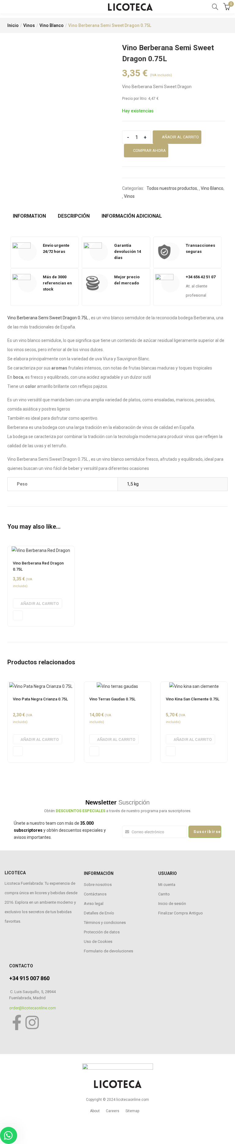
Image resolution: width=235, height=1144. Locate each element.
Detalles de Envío (99, 913)
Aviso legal (93, 903)
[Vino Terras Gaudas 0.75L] (117, 686)
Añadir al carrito (180, 137)
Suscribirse (207, 831)
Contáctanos (95, 894)
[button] (37, 603)
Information (29, 216)
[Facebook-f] (16, 1022)
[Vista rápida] (18, 615)
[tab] (31, 216)
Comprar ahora (149, 150)
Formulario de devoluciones (108, 951)
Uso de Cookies (98, 941)
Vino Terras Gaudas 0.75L (112, 699)
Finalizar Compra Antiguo (180, 913)
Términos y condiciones (105, 922)
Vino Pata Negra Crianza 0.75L (40, 699)
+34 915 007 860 (29, 978)
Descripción (74, 216)
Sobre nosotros (98, 884)
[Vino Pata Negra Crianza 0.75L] (41, 686)
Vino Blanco (51, 25)
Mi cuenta (166, 884)
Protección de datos (102, 932)
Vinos (29, 25)
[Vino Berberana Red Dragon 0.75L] (41, 550)
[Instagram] (32, 1022)
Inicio (13, 25)
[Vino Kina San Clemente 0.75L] (194, 686)
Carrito (164, 894)
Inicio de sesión (172, 903)
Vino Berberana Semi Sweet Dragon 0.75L (47, 317)
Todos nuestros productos (172, 188)
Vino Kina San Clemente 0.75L (192, 699)
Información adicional (132, 216)
